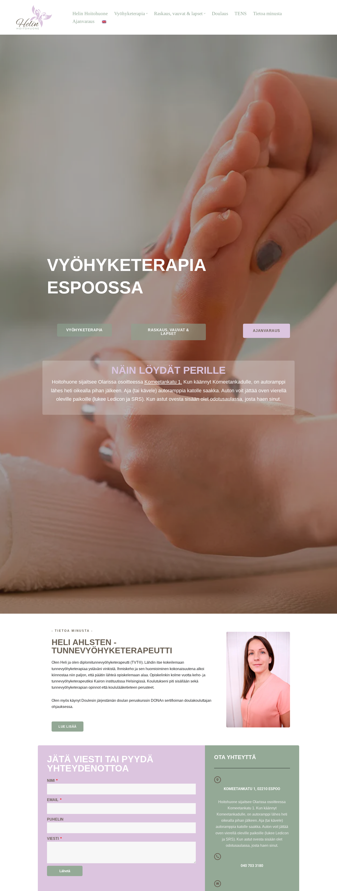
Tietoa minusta (267, 13)
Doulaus (220, 13)
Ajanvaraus (83, 21)
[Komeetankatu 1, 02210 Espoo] (217, 779)
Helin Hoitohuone (90, 13)
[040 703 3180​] (217, 856)
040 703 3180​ (318, 17)
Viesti (53, 839)
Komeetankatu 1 (162, 382)
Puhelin (55, 819)
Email (53, 800)
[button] (147, 13)
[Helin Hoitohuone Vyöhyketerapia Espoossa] (34, 17)
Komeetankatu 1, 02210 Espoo (252, 789)
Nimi (51, 780)
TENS (241, 13)
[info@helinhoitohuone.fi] (217, 883)
